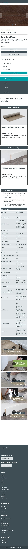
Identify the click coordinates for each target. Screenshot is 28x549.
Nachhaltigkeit (4, 508)
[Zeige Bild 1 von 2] (12, 24)
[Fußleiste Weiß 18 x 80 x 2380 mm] (14, 157)
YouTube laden (20, 353)
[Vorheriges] (1, 15)
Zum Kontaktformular (6, 458)
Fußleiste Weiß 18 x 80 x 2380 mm (13, 168)
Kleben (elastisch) (14, 49)
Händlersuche (4, 487)
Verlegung (3, 482)
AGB (6, 547)
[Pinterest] (4, 450)
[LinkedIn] (12, 450)
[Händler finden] (26, 1)
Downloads (3, 475)
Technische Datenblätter (6, 518)
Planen (6, 87)
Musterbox (3, 496)
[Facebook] (1, 450)
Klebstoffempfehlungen (5, 525)
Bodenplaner (3, 485)
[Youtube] (7, 450)
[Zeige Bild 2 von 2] (15, 24)
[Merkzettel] (23, 1)
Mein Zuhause (6, 69)
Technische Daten (5, 209)
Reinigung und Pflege (5, 528)
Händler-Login (4, 540)
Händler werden (4, 542)
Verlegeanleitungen (5, 523)
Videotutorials (4, 338)
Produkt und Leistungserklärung (7, 530)
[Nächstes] (27, 15)
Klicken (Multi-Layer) (14, 54)
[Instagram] (9, 450)
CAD (5, 83)
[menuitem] (18, 2)
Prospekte (3, 521)
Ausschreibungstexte (5, 489)
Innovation (3, 511)
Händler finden (13, 73)
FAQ (2, 480)
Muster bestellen (7, 63)
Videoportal (3, 491)
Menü (1, 2)
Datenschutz (20, 547)
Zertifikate (3, 532)
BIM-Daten (6, 91)
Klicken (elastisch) (14, 51)
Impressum (12, 547)
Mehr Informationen (8, 353)
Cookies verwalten (6, 465)
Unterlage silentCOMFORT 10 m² (13, 127)
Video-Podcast (4, 498)
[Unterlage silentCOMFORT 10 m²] (14, 117)
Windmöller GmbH (4, 506)
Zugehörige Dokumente (6, 190)
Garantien (3, 494)
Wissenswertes (4, 478)
